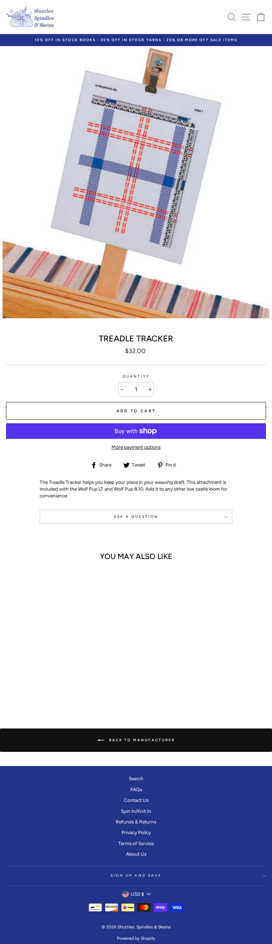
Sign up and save (136, 875)
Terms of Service (136, 843)
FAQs (136, 789)
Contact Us (136, 800)
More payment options (136, 447)
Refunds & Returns (136, 822)
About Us (136, 854)
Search (136, 778)
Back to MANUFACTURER (141, 739)
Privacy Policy (136, 832)
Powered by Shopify (136, 938)
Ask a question (136, 516)
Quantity (136, 376)
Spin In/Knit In (136, 811)
